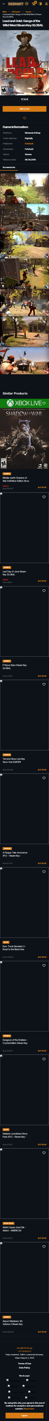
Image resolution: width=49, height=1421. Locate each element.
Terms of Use (24, 1363)
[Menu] (4, 4)
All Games (16, 12)
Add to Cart (24, 109)
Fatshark (29, 143)
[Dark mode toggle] (40, 3)
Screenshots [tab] (9, 167)
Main (5, 12)
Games (28, 12)
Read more (29, 1408)
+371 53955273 (24, 1351)
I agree (24, 1415)
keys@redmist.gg (24, 1348)
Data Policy (24, 1367)
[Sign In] (46, 4)
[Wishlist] (26, 4)
